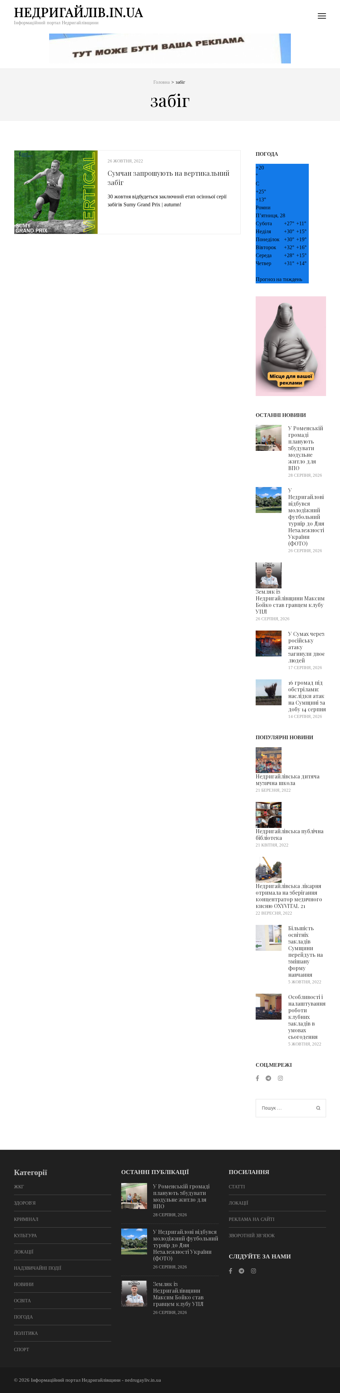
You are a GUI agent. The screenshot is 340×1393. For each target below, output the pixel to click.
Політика (26, 1333)
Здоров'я (25, 1203)
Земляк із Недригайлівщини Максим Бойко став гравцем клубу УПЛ (290, 601)
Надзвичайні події (37, 1268)
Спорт (21, 1349)
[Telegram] (268, 1078)
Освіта (22, 1300)
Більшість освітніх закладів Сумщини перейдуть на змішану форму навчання (305, 951)
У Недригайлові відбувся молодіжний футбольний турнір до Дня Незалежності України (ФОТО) (306, 517)
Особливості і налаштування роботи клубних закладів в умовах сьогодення (307, 1016)
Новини (24, 1284)
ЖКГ (19, 1186)
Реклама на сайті (252, 1219)
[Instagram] (280, 1078)
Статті (237, 1186)
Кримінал (26, 1219)
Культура (25, 1235)
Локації (24, 1251)
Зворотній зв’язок (252, 1235)
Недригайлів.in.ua (78, 11)
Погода (23, 1317)
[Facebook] (257, 1078)
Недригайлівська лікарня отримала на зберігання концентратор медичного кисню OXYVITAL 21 (289, 895)
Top (324, 1377)
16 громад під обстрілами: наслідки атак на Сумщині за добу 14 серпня (307, 696)
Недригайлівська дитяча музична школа (287, 779)
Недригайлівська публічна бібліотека (289, 834)
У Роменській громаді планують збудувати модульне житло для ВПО (305, 448)
